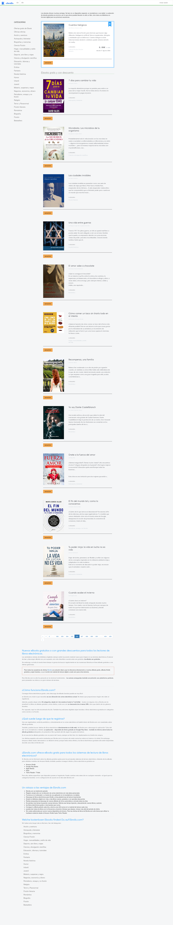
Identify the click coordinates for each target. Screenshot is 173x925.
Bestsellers (18, 120)
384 (67, 636)
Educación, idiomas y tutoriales (22, 62)
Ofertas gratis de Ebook (23, 28)
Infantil (16, 81)
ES (17, 3)
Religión (17, 100)
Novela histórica (20, 74)
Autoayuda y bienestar (22, 38)
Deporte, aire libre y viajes (24, 54)
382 (57, 636)
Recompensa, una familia (81, 359)
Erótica (16, 67)
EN (22, 3)
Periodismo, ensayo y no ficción (23, 95)
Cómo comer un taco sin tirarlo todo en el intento (88, 314)
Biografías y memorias (22, 42)
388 (87, 636)
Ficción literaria (19, 107)
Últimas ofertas (19, 32)
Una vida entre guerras (80, 222)
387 (82, 636)
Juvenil (16, 84)
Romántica (18, 110)
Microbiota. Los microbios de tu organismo (84, 129)
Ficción (16, 117)
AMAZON (48, 63)
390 (96, 636)
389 (92, 636)
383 (62, 636)
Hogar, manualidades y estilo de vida (24, 50)
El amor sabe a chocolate (81, 265)
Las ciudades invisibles (80, 175)
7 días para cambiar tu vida (82, 80)
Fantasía (17, 70)
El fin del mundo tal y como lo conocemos (83, 502)
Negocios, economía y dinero (24, 91)
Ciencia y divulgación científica (25, 58)
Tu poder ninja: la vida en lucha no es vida (87, 548)
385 (72, 636)
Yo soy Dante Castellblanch (82, 407)
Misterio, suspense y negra (24, 87)
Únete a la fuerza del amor (82, 454)
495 (110, 636)
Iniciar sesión (164, 3)
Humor (16, 77)
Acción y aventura (20, 35)
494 (105, 636)
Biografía (17, 113)
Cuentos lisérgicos (78, 25)
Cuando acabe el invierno (81, 592)
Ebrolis (49, 670)
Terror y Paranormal (21, 103)
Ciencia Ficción (19, 45)
